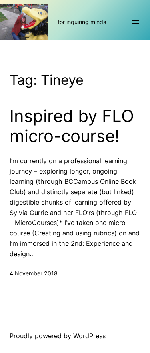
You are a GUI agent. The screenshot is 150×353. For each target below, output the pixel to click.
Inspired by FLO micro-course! (72, 126)
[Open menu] (135, 22)
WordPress (89, 336)
